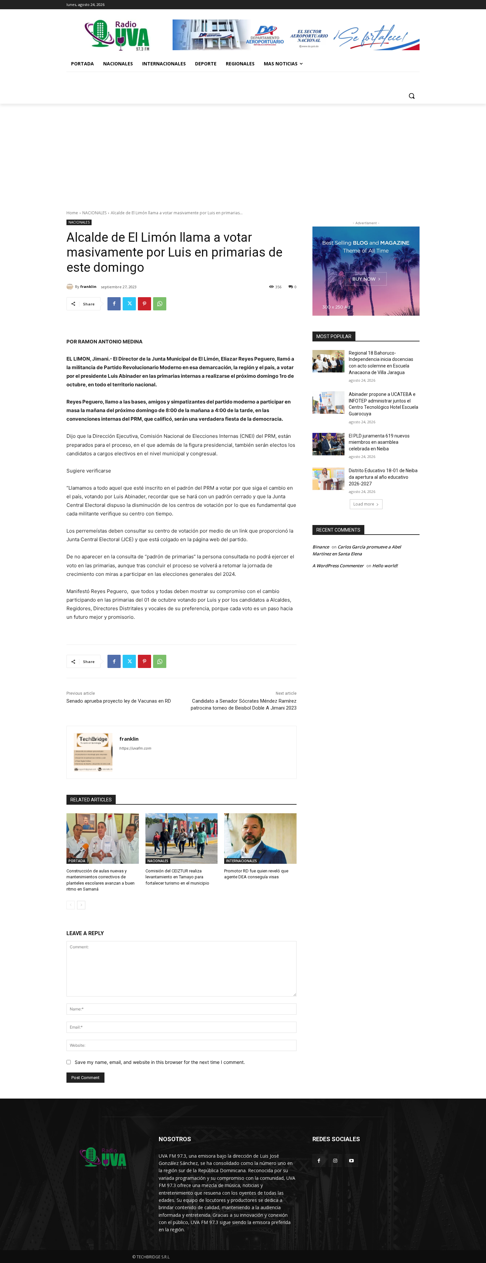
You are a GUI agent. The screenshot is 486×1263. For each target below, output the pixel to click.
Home (72, 213)
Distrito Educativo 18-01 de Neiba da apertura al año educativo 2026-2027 (383, 477)
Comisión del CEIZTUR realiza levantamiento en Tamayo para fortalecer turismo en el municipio (177, 876)
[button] (412, 96)
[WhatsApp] (159, 303)
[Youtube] (351, 1160)
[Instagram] (335, 1160)
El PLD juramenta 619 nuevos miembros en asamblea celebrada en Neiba (379, 442)
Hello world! (385, 566)
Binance (320, 547)
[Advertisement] (243, 153)
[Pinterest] (144, 303)
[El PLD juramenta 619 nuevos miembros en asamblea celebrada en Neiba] (328, 444)
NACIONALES (94, 213)
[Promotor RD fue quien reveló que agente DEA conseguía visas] (260, 838)
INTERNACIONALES (241, 861)
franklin (88, 286)
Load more (363, 504)
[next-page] (81, 905)
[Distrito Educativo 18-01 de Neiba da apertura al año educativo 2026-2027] (328, 479)
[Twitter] (129, 303)
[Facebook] (114, 303)
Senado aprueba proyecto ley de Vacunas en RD (118, 701)
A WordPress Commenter (338, 566)
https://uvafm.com (135, 748)
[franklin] (70, 286)
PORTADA (76, 861)
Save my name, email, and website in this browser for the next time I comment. (160, 1062)
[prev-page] (70, 905)
